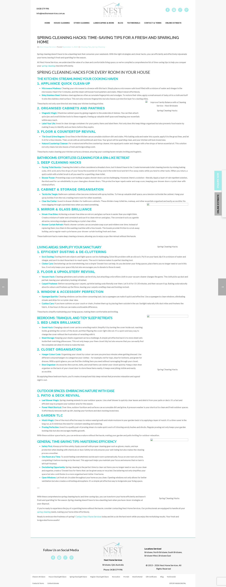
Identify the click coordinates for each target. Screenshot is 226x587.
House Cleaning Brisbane (57, 577)
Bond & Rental (137, 577)
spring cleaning (48, 65)
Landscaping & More (103, 22)
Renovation (116, 577)
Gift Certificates (151, 577)
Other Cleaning (81, 22)
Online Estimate (173, 22)
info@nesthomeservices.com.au (50, 13)
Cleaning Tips (85, 47)
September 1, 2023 (70, 47)
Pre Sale (126, 577)
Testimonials (133, 22)
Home (47, 22)
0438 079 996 (42, 8)
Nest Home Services (48, 47)
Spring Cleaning (98, 47)
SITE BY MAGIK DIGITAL (177, 583)
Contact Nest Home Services (88, 516)
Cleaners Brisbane (38, 577)
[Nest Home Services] (113, 10)
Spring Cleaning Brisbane (78, 577)
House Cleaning (62, 22)
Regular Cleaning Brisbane (99, 577)
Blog (120, 22)
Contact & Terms (152, 22)
